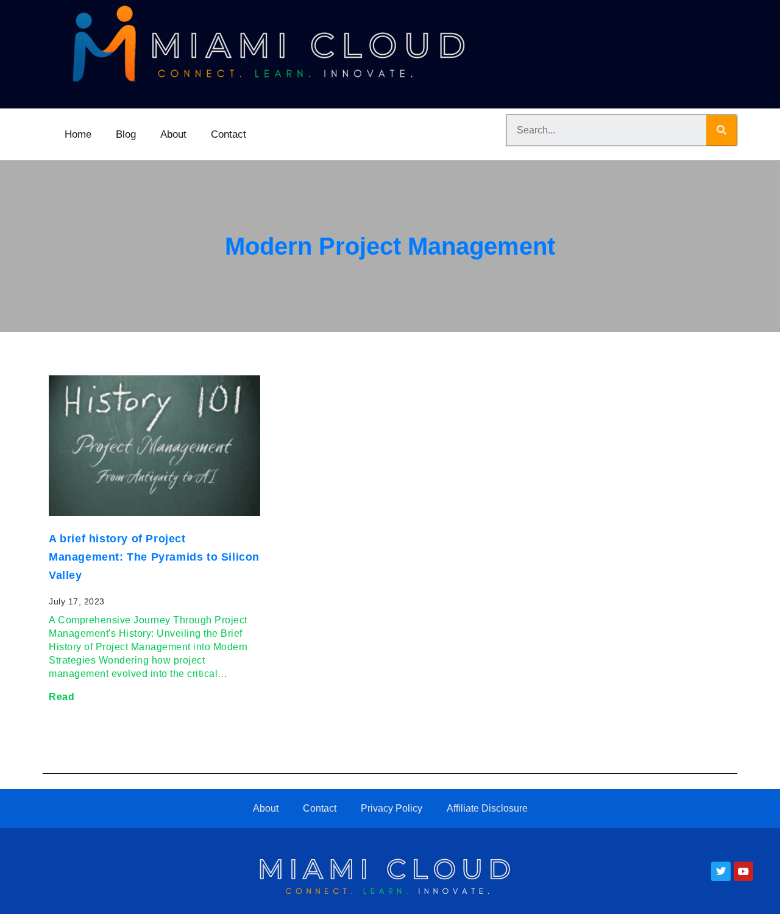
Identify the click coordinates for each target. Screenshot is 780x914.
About (173, 134)
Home (78, 134)
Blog (126, 134)
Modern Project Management (390, 246)
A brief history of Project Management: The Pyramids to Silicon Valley (154, 557)
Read (61, 697)
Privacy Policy (391, 808)
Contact (228, 134)
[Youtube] (743, 871)
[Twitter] (721, 871)
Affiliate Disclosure (487, 808)
